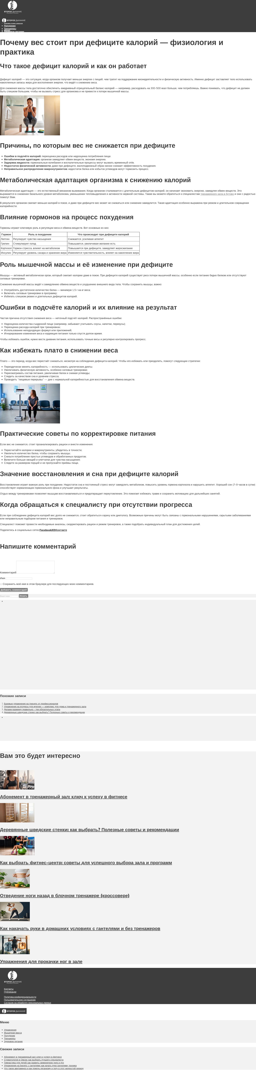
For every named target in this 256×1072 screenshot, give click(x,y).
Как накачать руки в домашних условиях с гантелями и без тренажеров (80, 928)
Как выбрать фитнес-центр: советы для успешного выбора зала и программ (86, 862)
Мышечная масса (13, 1032)
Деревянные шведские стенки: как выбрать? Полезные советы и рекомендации (44, 712)
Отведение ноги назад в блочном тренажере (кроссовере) (65, 895)
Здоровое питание (14, 31)
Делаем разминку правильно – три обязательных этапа (32, 709)
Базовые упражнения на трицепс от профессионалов (31, 703)
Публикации (10, 991)
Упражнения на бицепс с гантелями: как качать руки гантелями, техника (40, 1065)
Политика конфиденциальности (20, 996)
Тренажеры (10, 1038)
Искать (23, 595)
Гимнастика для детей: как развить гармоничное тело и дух (34, 1062)
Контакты (9, 988)
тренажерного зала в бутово (217, 193)
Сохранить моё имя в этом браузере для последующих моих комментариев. (48, 583)
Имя (2, 578)
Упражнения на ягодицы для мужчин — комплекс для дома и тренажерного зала (45, 706)
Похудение (10, 25)
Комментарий (8, 572)
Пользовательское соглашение (20, 999)
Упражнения (10, 1029)
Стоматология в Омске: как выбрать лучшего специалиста (33, 1059)
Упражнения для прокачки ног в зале (41, 961)
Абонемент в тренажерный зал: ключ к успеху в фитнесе (63, 796)
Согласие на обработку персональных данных (27, 1002)
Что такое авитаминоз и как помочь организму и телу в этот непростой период (44, 1068)
